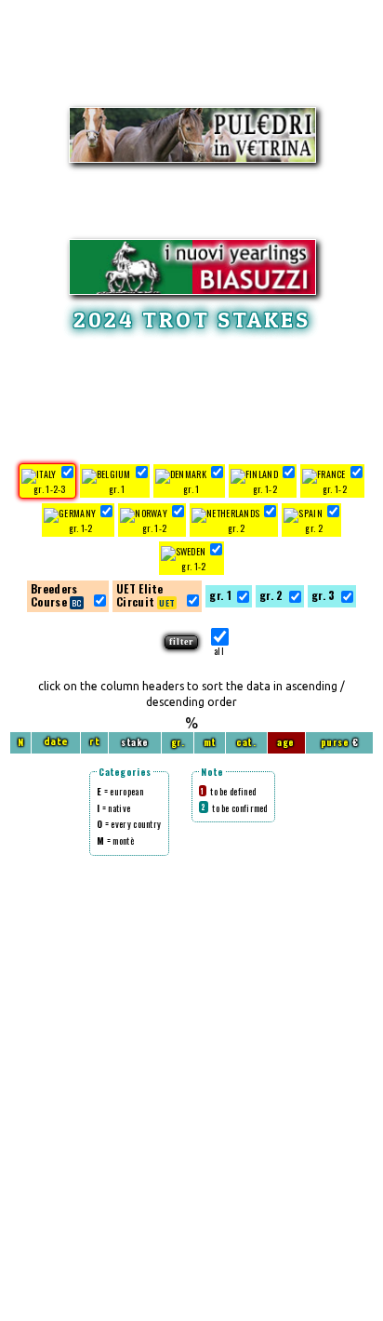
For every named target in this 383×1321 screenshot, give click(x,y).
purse (335, 742)
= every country (129, 824)
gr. (178, 742)
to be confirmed (234, 808)
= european (120, 791)
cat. (246, 742)
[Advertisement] (191, 394)
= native (113, 808)
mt (210, 742)
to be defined (228, 791)
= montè (115, 840)
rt (94, 742)
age (286, 742)
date (56, 742)
